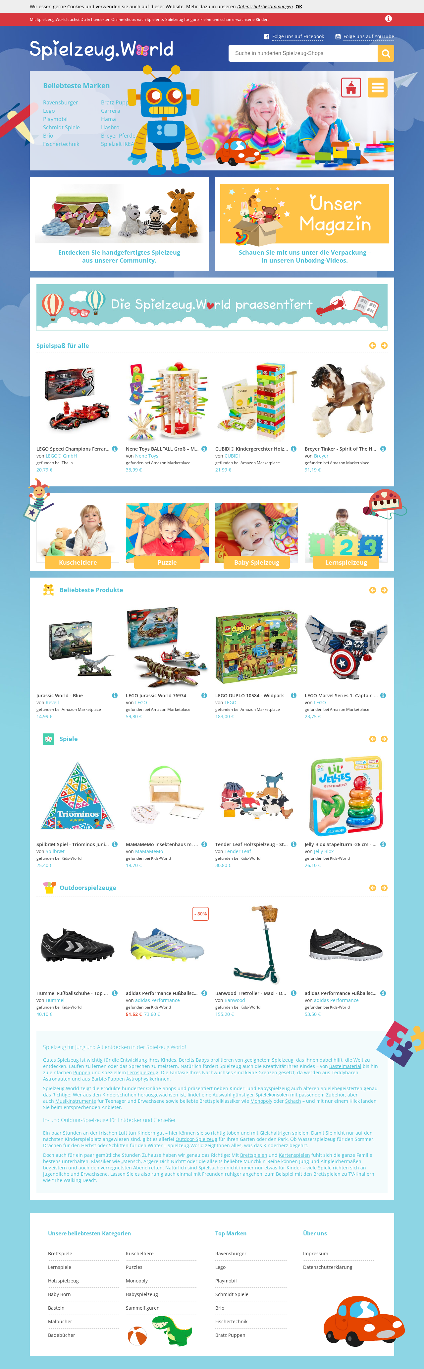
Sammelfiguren (143, 1308)
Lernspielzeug (346, 562)
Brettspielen (253, 1155)
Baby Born (59, 1294)
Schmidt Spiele (61, 127)
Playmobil (55, 119)
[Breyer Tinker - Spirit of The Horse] (383, 448)
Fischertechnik (61, 144)
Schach (293, 1101)
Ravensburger (60, 102)
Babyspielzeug (142, 1294)
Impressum (315, 1253)
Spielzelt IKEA (117, 144)
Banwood (235, 1000)
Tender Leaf (238, 851)
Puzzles (134, 1267)
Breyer (321, 456)
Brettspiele (60, 1253)
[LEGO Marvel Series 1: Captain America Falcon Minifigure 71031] (383, 695)
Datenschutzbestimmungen (265, 6)
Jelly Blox (324, 851)
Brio (48, 135)
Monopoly (261, 1101)
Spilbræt (55, 851)
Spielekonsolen (272, 1094)
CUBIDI (232, 456)
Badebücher (61, 1335)
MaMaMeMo (149, 851)
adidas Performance (157, 1000)
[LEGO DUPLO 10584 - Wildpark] (293, 695)
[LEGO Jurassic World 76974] (204, 695)
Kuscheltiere (78, 562)
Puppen (81, 1072)
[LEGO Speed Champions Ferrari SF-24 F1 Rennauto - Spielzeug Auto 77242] (115, 448)
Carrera (110, 110)
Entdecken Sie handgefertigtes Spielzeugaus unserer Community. (119, 256)
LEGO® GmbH (61, 456)
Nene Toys (146, 456)
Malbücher (60, 1321)
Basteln (56, 1308)
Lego (49, 110)
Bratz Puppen (118, 102)
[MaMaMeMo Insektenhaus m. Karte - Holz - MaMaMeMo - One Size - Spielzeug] (204, 844)
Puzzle (167, 562)
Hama (108, 119)
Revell (52, 702)
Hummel (55, 1000)
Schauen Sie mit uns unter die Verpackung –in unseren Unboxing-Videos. (305, 256)
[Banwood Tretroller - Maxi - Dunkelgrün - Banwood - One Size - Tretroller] (293, 993)
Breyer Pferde (118, 135)
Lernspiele (59, 1267)
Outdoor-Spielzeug (196, 1139)
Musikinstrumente (75, 1101)
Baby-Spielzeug (256, 562)
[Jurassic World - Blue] (115, 695)
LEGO (141, 702)
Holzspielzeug (63, 1280)
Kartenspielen (294, 1155)
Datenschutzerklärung (327, 1267)
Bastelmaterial (345, 1066)
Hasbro (110, 127)
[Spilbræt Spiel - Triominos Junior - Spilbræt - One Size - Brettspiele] (115, 844)
